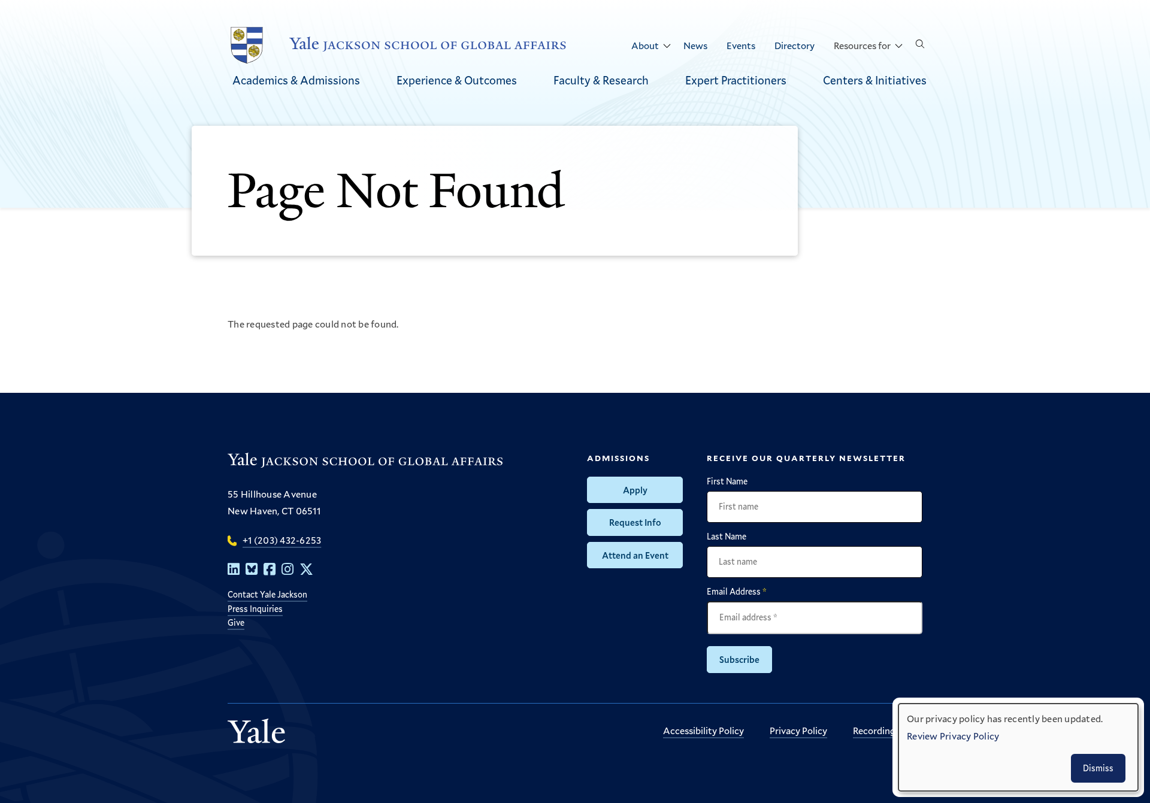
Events (741, 45)
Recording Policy (887, 730)
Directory (794, 45)
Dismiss (1098, 768)
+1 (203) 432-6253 (282, 540)
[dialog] (1018, 747)
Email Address (737, 591)
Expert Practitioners (735, 79)
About (645, 45)
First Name (727, 481)
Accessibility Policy (703, 730)
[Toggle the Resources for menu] (898, 46)
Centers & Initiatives (875, 79)
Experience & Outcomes (457, 79)
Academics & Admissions (296, 79)
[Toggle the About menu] (667, 46)
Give (236, 622)
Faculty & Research (601, 79)
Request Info (635, 522)
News (695, 45)
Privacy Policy (798, 730)
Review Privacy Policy (953, 735)
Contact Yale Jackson (267, 594)
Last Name (726, 536)
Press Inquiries (255, 608)
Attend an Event (635, 555)
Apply (635, 490)
